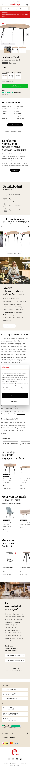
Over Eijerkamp (8, 738)
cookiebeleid (6, 389)
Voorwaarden (22, 763)
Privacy (6, 763)
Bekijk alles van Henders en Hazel (12, 503)
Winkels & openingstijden (15, 253)
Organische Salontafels (10, 443)
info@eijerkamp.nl (11, 698)
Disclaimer (13, 763)
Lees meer (15, 170)
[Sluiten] (28, 12)
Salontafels (6, 19)
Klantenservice (8, 733)
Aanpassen (14, 401)
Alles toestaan (15, 396)
